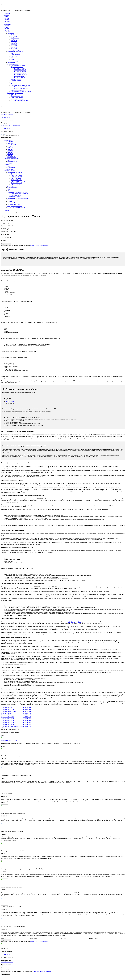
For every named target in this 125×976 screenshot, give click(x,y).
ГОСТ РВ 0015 (15, 50)
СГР (12, 82)
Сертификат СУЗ (16, 54)
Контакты (7, 21)
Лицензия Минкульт (17, 96)
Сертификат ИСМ (6, 713)
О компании (7, 13)
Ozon (79, 622)
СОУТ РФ (14, 56)
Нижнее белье (10, 401)
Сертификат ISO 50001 (7, 724)
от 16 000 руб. (27, 715)
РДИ (12, 83)
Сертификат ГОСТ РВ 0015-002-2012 (12, 726)
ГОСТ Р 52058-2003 (20, 71)
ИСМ (12, 39)
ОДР (12, 53)
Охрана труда (15, 61)
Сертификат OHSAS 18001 (9, 711)
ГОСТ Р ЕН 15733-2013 (21, 74)
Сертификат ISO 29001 (7, 720)
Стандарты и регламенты (18, 99)
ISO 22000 (14, 44)
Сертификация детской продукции (21, 91)
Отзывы (6, 15)
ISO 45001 (14, 47)
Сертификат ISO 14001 (7, 709)
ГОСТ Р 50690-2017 (20, 76)
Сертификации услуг (17, 67)
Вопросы (6, 19)
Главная (6, 210)
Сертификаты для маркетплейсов (20, 85)
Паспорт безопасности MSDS (19, 100)
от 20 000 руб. (27, 713)
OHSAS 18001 (15, 38)
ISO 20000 (14, 42)
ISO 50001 (14, 48)
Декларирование (16, 79)
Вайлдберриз (71, 622)
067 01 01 (5, 117)
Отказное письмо (16, 80)
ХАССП (13, 94)
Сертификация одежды (17, 90)
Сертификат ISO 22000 (7, 718)
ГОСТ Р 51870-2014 (20, 68)
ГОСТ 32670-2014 (19, 77)
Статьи (6, 16)
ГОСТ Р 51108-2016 (20, 73)
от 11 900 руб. (27, 707)
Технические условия (17, 97)
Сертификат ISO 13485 (7, 715)
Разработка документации (15, 93)
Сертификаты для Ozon (21, 88)
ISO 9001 (13, 35)
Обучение (10, 57)
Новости (6, 18)
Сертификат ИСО (12, 33)
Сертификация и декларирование (12, 63)
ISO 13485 (14, 41)
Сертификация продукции (18, 65)
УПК (12, 59)
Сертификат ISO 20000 (7, 717)
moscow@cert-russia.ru (7, 114)
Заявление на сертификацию (9, 740)
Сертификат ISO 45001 (7, 722)
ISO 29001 (14, 45)
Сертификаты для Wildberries (22, 86)
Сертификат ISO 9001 (7, 707)
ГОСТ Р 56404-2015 (20, 70)
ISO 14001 (14, 36)
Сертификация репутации (15, 51)
